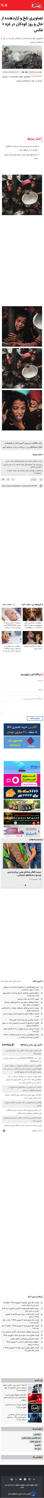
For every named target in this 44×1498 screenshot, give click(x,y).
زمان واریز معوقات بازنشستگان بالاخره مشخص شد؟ (20, 1332)
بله (15, 447)
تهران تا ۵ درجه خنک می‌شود (28, 999)
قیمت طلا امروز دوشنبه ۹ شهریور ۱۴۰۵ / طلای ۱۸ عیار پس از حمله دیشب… (21, 1304)
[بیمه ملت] (22, 742)
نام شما (40, 680)
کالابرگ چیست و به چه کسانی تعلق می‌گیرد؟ (16, 1406)
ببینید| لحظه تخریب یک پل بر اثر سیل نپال (23, 872)
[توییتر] (13, 479)
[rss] (33, 1479)
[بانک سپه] (22, 793)
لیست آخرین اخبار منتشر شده (10, 981)
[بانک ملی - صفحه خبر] (22, 729)
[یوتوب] (19, 1479)
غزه (41, 479)
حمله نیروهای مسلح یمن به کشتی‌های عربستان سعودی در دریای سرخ (21, 1003)
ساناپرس (38, 1445)
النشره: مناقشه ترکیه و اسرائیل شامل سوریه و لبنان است (21, 1015)
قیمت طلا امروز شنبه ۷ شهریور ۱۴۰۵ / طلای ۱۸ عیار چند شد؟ (20, 1327)
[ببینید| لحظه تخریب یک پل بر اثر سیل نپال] (22, 856)
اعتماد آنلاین (10, 1485)
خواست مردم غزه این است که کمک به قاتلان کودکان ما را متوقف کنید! (22, 148)
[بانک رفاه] (22, 831)
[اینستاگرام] (28, 1479)
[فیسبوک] (8, 479)
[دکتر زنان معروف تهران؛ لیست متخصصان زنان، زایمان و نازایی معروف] (35, 1398)
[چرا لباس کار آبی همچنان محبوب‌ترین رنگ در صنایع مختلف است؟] (35, 1418)
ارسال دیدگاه (35, 718)
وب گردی (38, 1380)
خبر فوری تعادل (35, 1441)
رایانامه (40, 689)
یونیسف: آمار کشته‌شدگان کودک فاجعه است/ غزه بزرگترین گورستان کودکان (22, 466)
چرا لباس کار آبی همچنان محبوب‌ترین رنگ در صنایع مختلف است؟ (17, 1417)
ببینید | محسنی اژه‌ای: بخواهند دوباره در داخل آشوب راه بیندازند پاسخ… (20, 1009)
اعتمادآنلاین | (36, 76)
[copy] (41, 486)
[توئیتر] (15, 1479)
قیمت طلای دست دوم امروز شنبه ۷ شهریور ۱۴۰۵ (21, 1335)
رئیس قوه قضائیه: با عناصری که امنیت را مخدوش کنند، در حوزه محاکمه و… (21, 988)
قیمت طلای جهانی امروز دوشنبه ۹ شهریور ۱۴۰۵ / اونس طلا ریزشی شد (21, 1349)
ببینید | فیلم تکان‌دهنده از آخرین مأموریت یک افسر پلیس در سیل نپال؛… (20, 1309)
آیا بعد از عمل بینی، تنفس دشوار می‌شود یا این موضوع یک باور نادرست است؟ (15, 1388)
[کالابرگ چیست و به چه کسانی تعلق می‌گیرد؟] (35, 1408)
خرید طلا (38, 1449)
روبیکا (22, 447)
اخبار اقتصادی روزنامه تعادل (31, 1438)
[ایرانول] (22, 805)
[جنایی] (22, 818)
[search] (2, 5)
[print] (23, 72)
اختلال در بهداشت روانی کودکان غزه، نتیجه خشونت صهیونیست (24, 471)
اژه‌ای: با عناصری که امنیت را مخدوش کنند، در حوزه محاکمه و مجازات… (20, 1024)
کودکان (33, 479)
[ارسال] (26, 72)
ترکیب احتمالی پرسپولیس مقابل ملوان (25, 1339)
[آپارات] (11, 1479)
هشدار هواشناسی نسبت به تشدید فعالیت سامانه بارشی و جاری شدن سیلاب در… (21, 1036)
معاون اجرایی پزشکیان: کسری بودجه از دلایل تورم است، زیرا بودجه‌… (21, 994)
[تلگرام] (3, 479)
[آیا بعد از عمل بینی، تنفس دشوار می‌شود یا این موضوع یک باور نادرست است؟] (35, 1388)
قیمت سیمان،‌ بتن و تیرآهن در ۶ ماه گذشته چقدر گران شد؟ (21, 1030)
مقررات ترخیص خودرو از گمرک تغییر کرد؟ (24, 1020)
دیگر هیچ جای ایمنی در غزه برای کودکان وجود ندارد (21, 156)
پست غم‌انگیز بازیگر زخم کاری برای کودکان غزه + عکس (23, 461)
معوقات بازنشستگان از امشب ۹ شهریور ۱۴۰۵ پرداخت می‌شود (23, 1343)
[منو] (6, 5)
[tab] (25, 885)
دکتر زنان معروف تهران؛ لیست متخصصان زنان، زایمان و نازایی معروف (15, 1397)
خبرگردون (37, 1434)
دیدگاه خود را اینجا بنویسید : (32, 699)
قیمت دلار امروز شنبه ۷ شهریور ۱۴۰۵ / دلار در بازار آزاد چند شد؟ (21, 1321)
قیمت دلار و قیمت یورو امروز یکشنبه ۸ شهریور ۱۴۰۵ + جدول (22, 1315)
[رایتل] (22, 780)
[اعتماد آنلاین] (36, 5)
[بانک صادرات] (22, 767)
